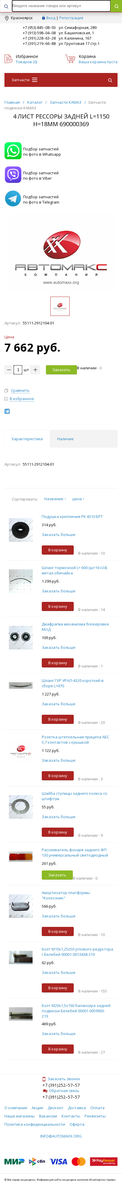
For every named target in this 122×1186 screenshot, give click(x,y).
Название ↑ (55, 498)
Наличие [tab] (65, 438)
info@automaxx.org (61, 1136)
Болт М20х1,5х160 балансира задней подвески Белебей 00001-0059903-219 (76, 1011)
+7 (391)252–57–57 (61, 1085)
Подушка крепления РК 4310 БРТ (72, 516)
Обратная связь (64, 1090)
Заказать (61, 369)
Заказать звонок (64, 1078)
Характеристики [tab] (27, 438)
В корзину (57, 550)
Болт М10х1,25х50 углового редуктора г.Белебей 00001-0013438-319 (77, 951)
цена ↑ (78, 498)
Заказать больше (59, 534)
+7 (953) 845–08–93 (39, 27)
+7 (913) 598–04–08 (39, 32)
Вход (50, 17)
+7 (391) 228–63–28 (39, 38)
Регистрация (71, 17)
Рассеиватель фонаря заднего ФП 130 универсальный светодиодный (75, 852)
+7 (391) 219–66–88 (39, 43)
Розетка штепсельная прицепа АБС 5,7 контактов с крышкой (75, 739)
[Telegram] (7, 411)
